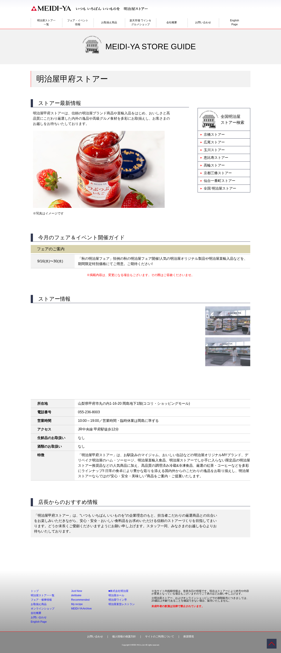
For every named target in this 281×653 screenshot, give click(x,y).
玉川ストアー (214, 150)
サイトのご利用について (159, 636)
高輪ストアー (214, 165)
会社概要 (171, 22)
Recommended (80, 599)
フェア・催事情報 (41, 599)
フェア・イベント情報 (77, 22)
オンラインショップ (42, 608)
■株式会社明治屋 (118, 591)
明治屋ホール (116, 595)
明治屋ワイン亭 (117, 599)
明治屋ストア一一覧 (46, 22)
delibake (76, 595)
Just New (76, 591)
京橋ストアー (214, 134)
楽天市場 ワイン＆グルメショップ (140, 22)
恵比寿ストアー (216, 157)
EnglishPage (234, 22)
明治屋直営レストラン (121, 604)
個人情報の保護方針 (124, 636)
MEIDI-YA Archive (81, 608)
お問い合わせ (203, 22)
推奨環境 (188, 636)
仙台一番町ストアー (219, 181)
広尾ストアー (214, 142)
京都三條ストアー (218, 173)
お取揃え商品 (109, 22)
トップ (35, 591)
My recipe (77, 604)
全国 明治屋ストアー (220, 188)
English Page (39, 621)
